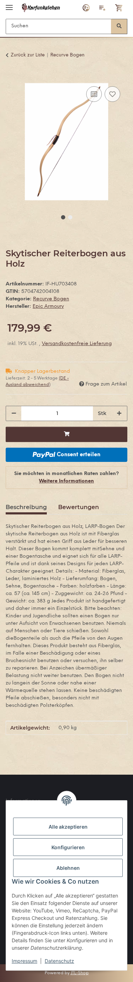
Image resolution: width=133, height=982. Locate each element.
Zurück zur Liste (28, 55)
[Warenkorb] (119, 8)
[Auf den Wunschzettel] (112, 94)
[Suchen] (119, 26)
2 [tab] (70, 217)
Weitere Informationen (66, 481)
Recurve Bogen (51, 299)
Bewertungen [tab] (78, 507)
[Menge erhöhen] (119, 413)
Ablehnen (68, 868)
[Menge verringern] (14, 413)
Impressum (24, 961)
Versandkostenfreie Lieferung (77, 344)
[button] (86, 8)
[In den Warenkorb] (11, 77)
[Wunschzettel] (102, 8)
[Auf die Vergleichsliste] (94, 94)
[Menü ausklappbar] (9, 4)
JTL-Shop (80, 973)
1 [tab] (63, 217)
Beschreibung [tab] (26, 507)
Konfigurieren (68, 847)
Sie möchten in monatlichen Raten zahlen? (66, 477)
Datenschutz (59, 961)
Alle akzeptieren (68, 827)
